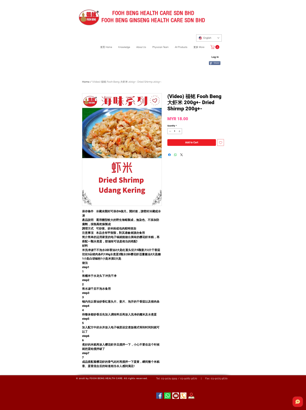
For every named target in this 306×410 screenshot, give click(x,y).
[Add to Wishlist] (220, 142)
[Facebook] (159, 395)
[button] (215, 47)
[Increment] (180, 131)
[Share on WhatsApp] (175, 155)
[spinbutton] (175, 131)
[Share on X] (181, 155)
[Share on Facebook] (169, 155)
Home (85, 81)
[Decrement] (170, 131)
